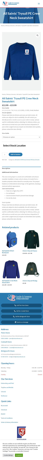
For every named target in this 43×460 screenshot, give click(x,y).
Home (2, 25)
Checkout (4, 410)
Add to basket (15, 154)
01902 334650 (4, 338)
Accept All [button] (19, 455)
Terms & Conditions (7, 418)
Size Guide (5, 133)
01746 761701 (4, 356)
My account (4, 405)
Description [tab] (6, 168)
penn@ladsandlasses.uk (15, 338)
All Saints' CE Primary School (22, 159)
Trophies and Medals (7, 387)
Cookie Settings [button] (8, 455)
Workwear (4, 396)
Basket (3, 414)
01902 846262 (4, 347)
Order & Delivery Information (9, 422)
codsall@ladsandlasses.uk (16, 347)
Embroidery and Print (7, 383)
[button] (37, 35)
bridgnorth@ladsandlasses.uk (17, 356)
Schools (3, 392)
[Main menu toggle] (39, 4)
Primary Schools (10, 25)
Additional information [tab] (10, 172)
